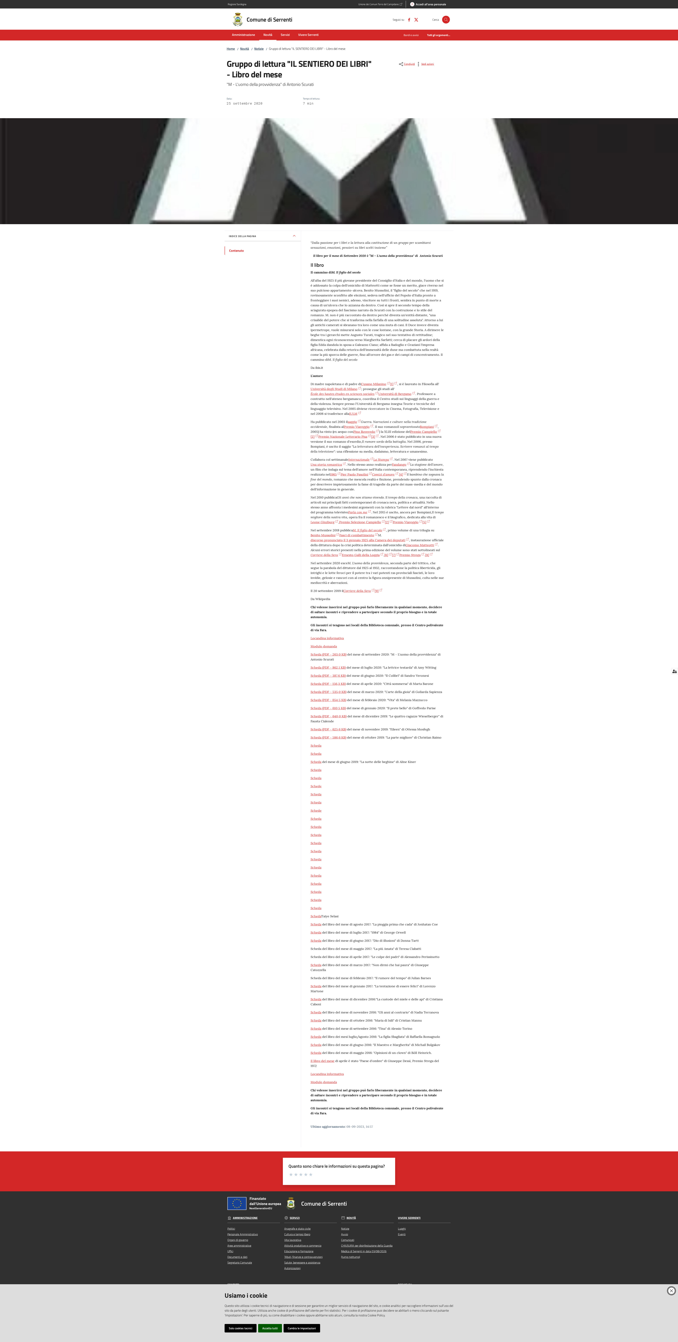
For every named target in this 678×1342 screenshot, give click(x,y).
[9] (377, 591)
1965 (333, 474)
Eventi (402, 1234)
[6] (386, 555)
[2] (312, 437)
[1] (391, 384)
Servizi (295, 1218)
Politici (231, 1228)
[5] (424, 522)
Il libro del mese (322, 1061)
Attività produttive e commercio (302, 1245)
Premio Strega (410, 555)
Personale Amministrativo (242, 1234)
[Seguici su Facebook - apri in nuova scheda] (407, 19)
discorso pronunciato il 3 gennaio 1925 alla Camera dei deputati (358, 540)
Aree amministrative (239, 1245)
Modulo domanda (324, 646)
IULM (353, 414)
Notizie (259, 48)
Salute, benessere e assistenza (302, 1262)
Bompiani (427, 427)
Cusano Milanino (373, 384)
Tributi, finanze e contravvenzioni (303, 1257)
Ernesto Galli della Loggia (361, 555)
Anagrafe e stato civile (297, 1228)
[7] (394, 555)
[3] (373, 437)
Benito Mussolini (323, 535)
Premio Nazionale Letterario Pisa (342, 437)
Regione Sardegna (237, 4)
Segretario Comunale (239, 1262)
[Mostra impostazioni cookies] (674, 671)
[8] (427, 555)
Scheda (328, 654)
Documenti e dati (237, 1257)
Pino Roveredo (364, 432)
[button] (446, 19)
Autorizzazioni (292, 1268)
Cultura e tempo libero (297, 1234)
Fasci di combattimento (356, 535)
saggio (352, 422)
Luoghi (402, 1228)
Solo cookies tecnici (240, 1328)
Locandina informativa (327, 638)
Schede (316, 786)
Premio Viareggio (357, 427)
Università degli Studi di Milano (334, 389)
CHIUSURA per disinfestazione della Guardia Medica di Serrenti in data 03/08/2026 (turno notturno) (366, 1251)
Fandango (399, 464)
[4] (401, 474)
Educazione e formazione (298, 1251)
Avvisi (344, 1234)
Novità (244, 48)
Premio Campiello (423, 432)
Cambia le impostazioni (302, 1328)
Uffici (230, 1251)
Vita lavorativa (292, 1240)
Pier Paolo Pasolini (354, 474)
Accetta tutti (270, 1328)
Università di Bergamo (394, 394)
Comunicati (347, 1240)
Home (231, 48)
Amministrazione (245, 1218)
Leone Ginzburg (322, 522)
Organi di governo (237, 1240)
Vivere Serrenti (409, 1218)
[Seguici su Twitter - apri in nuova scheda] (414, 19)
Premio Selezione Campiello (360, 522)
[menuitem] (243, 35)
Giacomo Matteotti (420, 545)
